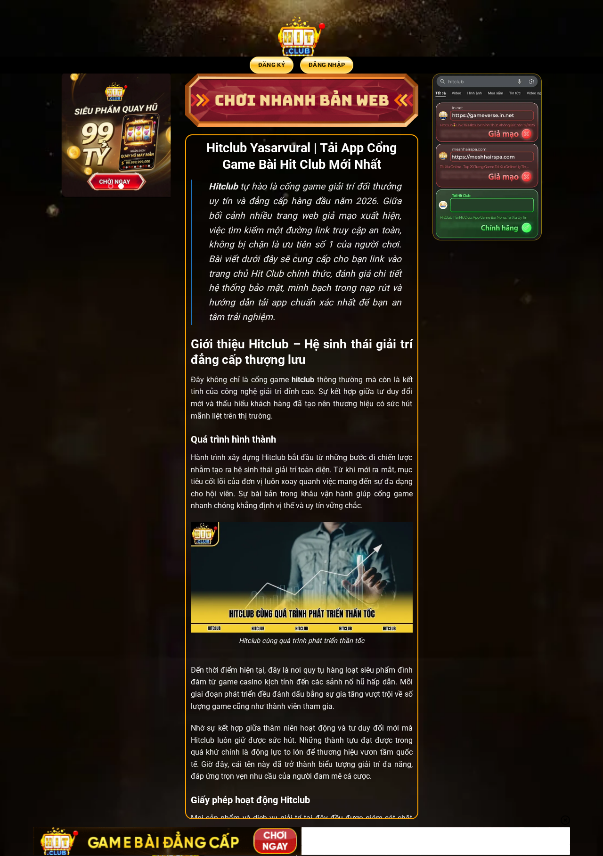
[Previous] (75, 135)
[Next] (156, 135)
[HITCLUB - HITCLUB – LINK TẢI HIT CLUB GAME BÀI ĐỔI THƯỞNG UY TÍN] (301, 35)
